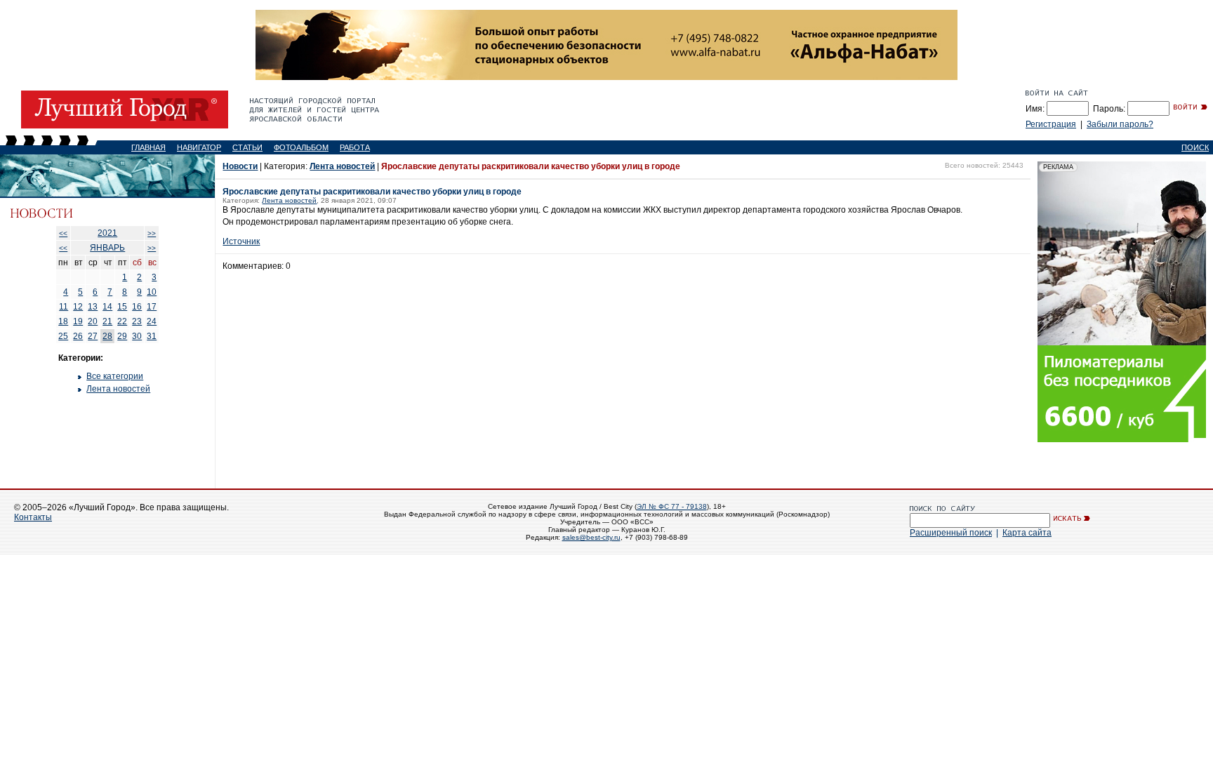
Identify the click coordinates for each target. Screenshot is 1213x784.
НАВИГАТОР (199, 147)
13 (93, 307)
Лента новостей (118, 389)
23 (137, 321)
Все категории (114, 376)
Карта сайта (1027, 533)
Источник (241, 241)
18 (63, 321)
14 (107, 307)
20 (93, 321)
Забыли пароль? (1120, 124)
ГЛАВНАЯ (148, 147)
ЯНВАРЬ (107, 248)
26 (78, 336)
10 (152, 292)
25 (63, 336)
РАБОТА (355, 147)
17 (152, 307)
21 (107, 321)
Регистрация (1051, 124)
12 (78, 307)
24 (152, 321)
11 (63, 307)
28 (107, 336)
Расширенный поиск (951, 533)
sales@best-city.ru (591, 537)
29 (122, 336)
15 (122, 307)
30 (137, 336)
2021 (107, 233)
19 (78, 321)
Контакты (33, 517)
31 (152, 336)
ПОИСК (1195, 147)
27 (93, 336)
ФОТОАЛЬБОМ (301, 147)
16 (137, 307)
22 (122, 321)
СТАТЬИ (247, 147)
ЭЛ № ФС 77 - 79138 (672, 506)
